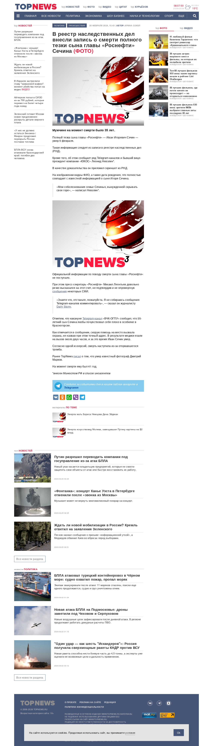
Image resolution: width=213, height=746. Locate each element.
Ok (178, 732)
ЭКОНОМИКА (93, 15)
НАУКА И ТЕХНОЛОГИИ (145, 15)
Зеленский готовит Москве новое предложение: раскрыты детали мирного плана (29, 118)
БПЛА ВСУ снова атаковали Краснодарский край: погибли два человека (29, 154)
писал (77, 356)
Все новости (51, 15)
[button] (18, 16)
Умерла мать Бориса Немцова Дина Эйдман (92, 414)
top (71, 6)
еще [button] (181, 15)
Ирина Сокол (132, 25)
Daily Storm (64, 306)
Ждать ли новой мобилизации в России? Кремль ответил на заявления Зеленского (27, 68)
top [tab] (161, 28)
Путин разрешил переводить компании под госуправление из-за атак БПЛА (29, 35)
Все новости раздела (29, 559)
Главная (31, 15)
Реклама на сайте (90, 702)
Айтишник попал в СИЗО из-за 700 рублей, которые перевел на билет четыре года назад (29, 101)
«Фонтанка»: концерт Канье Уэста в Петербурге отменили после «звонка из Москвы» (29, 52)
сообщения (59, 291)
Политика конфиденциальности (84, 706)
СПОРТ (169, 15)
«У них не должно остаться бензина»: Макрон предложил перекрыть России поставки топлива (25, 136)
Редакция (110, 702)
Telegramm (71, 387)
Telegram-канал (92, 318)
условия (130, 732)
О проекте (71, 702)
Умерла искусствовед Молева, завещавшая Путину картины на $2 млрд (105, 431)
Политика (73, 15)
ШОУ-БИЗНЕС (116, 15)
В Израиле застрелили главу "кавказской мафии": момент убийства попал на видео (29, 85)
